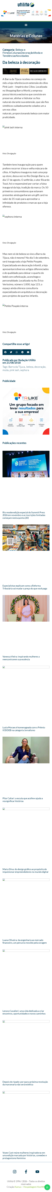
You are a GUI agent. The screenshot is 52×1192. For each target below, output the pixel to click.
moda (6, 370)
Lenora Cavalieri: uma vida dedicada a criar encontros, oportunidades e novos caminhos (24, 1012)
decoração (40, 366)
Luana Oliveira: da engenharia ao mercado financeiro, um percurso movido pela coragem (25, 941)
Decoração (27, 52)
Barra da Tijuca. (16, 366)
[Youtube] (37, 1171)
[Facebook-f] (26, 1171)
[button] (26, 25)
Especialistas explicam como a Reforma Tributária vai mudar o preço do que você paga (25, 587)
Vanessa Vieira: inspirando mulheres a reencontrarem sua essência (21, 658)
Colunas (16, 52)
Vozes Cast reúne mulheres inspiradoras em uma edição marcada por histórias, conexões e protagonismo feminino (25, 1155)
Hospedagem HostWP (34, 1186)
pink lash (14, 370)
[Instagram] (14, 1171)
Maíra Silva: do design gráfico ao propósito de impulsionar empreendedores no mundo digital (25, 870)
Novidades (22, 56)
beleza (29, 366)
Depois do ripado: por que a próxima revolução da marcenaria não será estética (25, 1083)
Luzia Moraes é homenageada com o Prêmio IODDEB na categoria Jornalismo (24, 729)
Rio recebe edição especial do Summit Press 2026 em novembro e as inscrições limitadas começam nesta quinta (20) (24, 515)
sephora (24, 370)
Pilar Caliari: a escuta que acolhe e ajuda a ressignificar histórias (23, 799)
